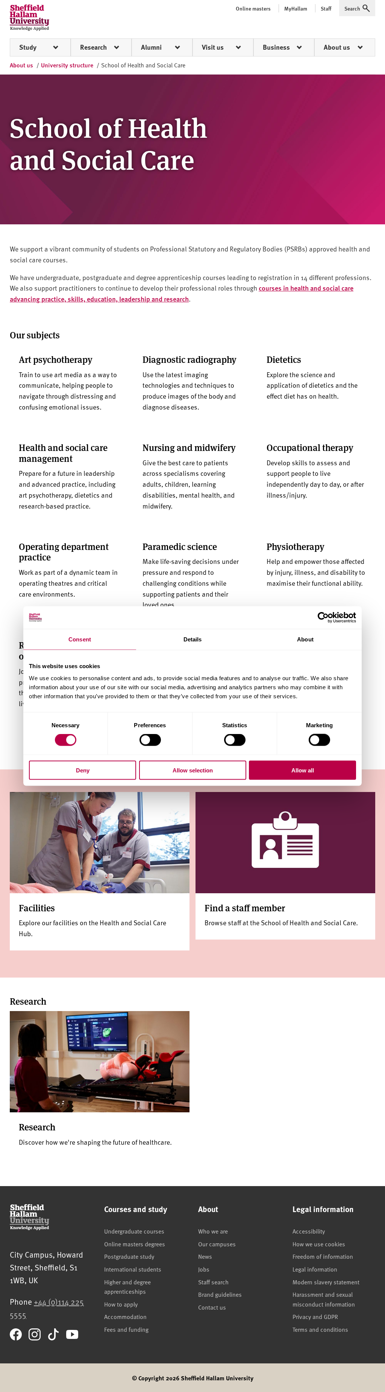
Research (93, 47)
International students (132, 1269)
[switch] (150, 740)
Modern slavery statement (326, 1282)
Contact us (212, 1307)
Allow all (302, 770)
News (205, 1256)
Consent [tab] (79, 639)
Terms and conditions (320, 1329)
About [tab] (305, 639)
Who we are (213, 1231)
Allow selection (193, 770)
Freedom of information (323, 1256)
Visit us (213, 47)
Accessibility (309, 1231)
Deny (82, 770)
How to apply (121, 1304)
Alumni (151, 47)
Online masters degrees (134, 1244)
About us (337, 47)
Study (27, 47)
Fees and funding (126, 1329)
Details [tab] (192, 639)
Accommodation (125, 1316)
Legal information (315, 1269)
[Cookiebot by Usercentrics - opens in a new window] (323, 617)
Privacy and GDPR (315, 1316)
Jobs (203, 1269)
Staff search (213, 1282)
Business (276, 47)
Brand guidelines (220, 1294)
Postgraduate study (129, 1256)
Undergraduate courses (134, 1231)
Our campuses (217, 1244)
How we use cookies (319, 1244)
